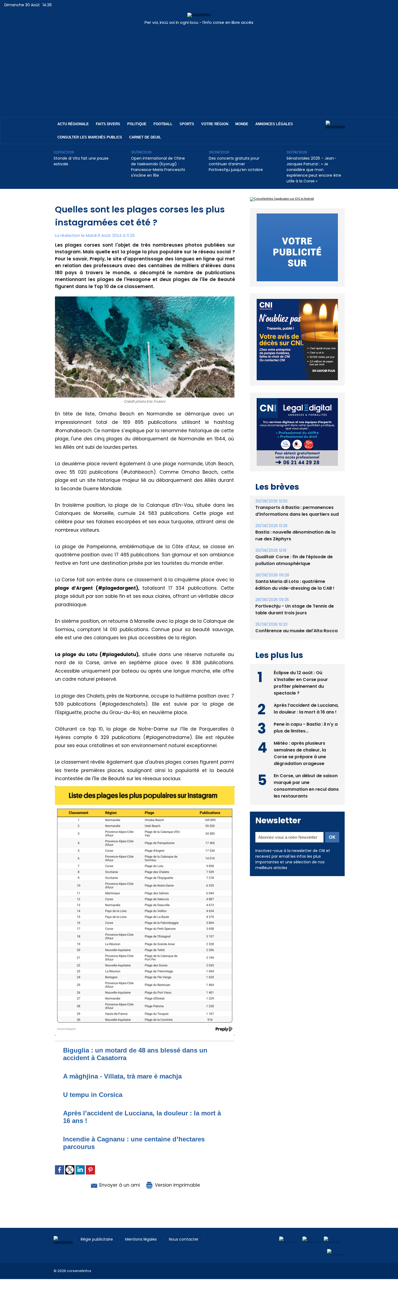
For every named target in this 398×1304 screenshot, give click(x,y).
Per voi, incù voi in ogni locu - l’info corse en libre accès (199, 22)
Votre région (214, 124)
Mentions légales (141, 1239)
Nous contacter (183, 1239)
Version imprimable (177, 1185)
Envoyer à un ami (119, 1185)
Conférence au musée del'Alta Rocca (296, 631)
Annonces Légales (274, 124)
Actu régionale (73, 124)
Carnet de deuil (145, 137)
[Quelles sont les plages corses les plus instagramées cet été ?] (144, 787)
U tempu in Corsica (92, 1094)
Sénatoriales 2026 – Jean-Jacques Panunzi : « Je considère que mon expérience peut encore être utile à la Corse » (313, 170)
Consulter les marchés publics (89, 137)
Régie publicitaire (97, 1239)
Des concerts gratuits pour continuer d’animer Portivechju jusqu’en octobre (236, 164)
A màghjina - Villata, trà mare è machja (122, 1076)
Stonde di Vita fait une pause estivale (81, 161)
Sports (187, 124)
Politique (136, 124)
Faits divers (108, 124)
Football (163, 124)
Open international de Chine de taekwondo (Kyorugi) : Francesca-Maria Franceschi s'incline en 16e (158, 167)
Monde (241, 124)
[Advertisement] (199, 68)
